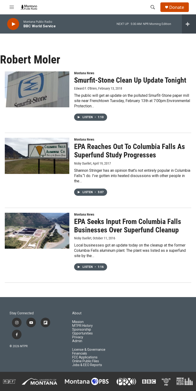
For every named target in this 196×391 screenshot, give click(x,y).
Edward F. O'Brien (85, 88)
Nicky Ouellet (82, 163)
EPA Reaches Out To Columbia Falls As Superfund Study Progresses (129, 150)
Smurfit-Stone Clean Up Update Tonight (130, 80)
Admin (77, 341)
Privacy (77, 337)
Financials (79, 353)
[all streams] (189, 24)
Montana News (84, 73)
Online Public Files (85, 361)
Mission (78, 322)
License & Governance (88, 349)
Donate (176, 7)
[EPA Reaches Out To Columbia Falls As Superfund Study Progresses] (37, 156)
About (77, 313)
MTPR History (82, 326)
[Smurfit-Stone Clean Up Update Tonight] (37, 89)
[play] (13, 24)
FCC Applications (85, 357)
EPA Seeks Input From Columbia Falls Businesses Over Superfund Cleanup (127, 225)
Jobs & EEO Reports (87, 365)
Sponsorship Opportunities (82, 331)
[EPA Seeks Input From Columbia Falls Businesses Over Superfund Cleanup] (37, 231)
